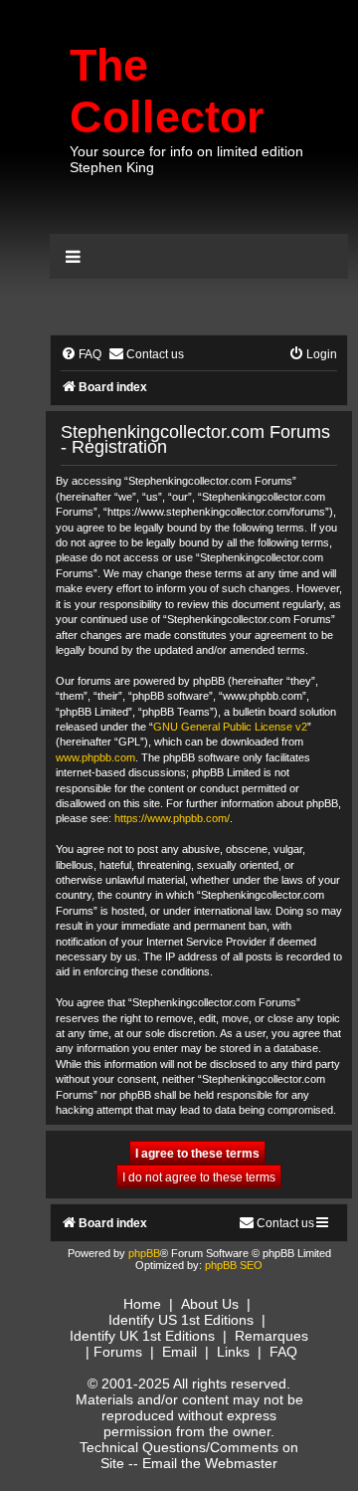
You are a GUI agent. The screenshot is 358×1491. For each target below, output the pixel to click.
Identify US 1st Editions (181, 1320)
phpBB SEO (234, 1265)
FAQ (283, 1352)
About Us (210, 1304)
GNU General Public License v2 (230, 727)
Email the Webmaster (209, 1463)
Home (142, 1304)
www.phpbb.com (95, 757)
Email (179, 1352)
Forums (117, 1352)
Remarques (271, 1336)
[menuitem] (81, 354)
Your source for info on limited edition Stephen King (186, 159)
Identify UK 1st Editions (142, 1336)
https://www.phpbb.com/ (172, 818)
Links (233, 1352)
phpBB (144, 1253)
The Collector (167, 91)
